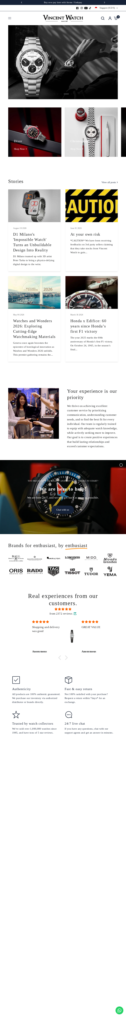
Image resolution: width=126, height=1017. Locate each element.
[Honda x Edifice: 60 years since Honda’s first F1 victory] (91, 292)
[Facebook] (77, 8)
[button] (60, 657)
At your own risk (85, 234)
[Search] (102, 18)
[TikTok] (90, 8)
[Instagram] (82, 8)
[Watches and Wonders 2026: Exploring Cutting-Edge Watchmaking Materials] (34, 292)
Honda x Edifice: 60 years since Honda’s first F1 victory (88, 326)
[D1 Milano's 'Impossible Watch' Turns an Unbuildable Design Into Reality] (34, 205)
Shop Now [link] (19, 149)
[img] (63, 609)
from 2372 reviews (61, 613)
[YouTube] (86, 8)
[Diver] (34, 132)
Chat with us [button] (62, 509)
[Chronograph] (91, 132)
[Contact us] (119, 1010)
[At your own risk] (91, 205)
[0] (115, 18)
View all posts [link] (109, 182)
